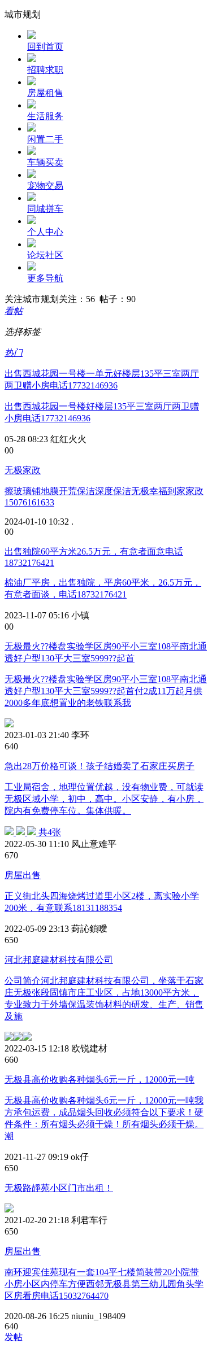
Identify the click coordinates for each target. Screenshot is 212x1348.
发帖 (14, 1337)
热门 (14, 352)
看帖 (14, 311)
